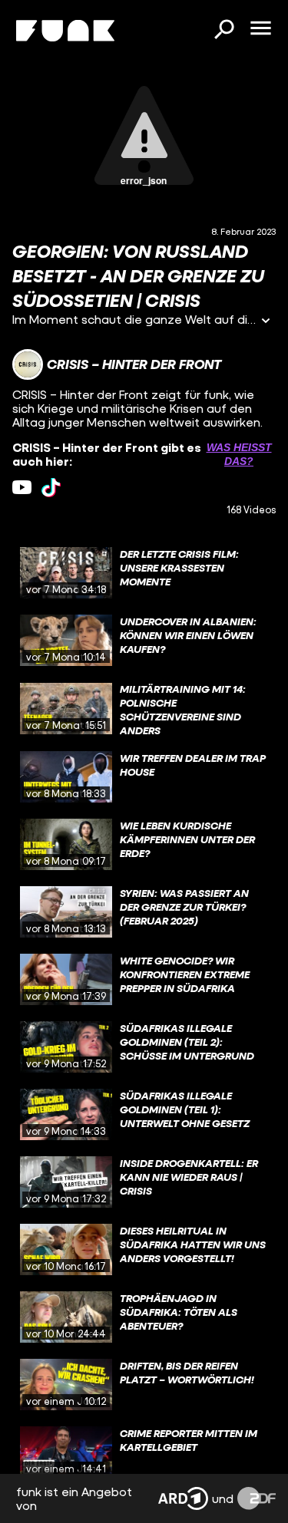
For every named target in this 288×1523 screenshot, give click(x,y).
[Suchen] (223, 30)
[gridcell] (144, 573)
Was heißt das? (239, 454)
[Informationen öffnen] (266, 321)
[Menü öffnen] (260, 29)
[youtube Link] (21, 487)
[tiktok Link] (51, 487)
